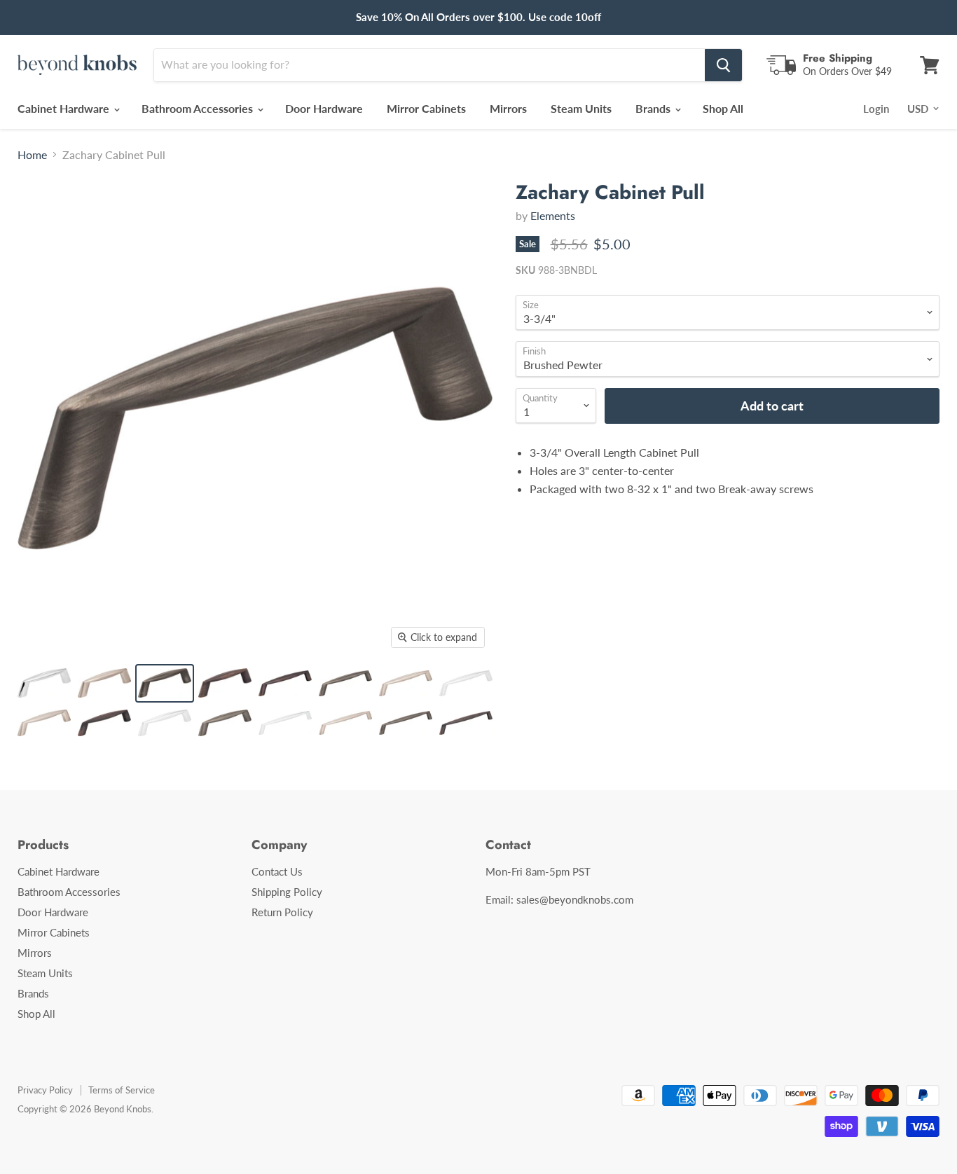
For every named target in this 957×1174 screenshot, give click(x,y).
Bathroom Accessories (199, 108)
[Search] (723, 65)
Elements (552, 215)
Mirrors (508, 108)
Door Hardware (324, 108)
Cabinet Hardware (65, 108)
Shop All (723, 108)
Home (32, 155)
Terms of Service (121, 1090)
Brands (654, 108)
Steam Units (581, 108)
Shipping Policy (287, 891)
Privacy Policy (45, 1090)
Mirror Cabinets (426, 108)
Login (876, 108)
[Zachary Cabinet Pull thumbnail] (44, 683)
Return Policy (282, 912)
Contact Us (277, 871)
